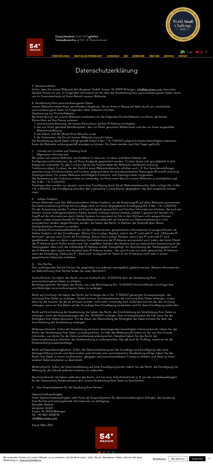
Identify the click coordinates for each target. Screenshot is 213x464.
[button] (181, 52)
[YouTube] (99, 452)
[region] (180, 27)
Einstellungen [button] (159, 458)
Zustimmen (197, 458)
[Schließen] (209, 459)
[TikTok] (206, 52)
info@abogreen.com (149, 89)
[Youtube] (196, 52)
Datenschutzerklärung (30, 460)
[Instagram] (201, 52)
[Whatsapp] (113, 452)
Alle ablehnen (178, 458)
